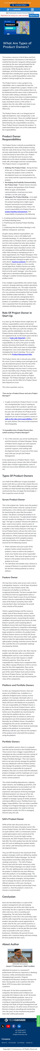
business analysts (18, 262)
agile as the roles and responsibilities (18, 419)
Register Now (34, 15)
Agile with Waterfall (17, 338)
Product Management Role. (22, 354)
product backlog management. (16, 212)
